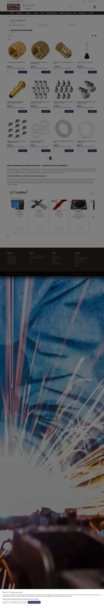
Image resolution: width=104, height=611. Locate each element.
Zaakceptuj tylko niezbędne (10, 602)
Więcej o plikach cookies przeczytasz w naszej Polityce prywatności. (20, 599)
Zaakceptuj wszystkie (34, 602)
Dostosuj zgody (23, 602)
